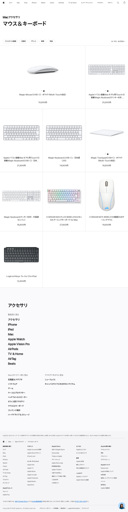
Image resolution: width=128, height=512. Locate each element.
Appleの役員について (107, 471)
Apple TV (30, 468)
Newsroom (104, 468)
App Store (30, 485)
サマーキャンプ (56, 460)
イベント (103, 481)
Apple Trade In (57, 470)
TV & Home (6, 473)
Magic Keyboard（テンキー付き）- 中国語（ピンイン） (21, 218)
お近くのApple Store (58, 449)
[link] (121, 505)
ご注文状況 (55, 480)
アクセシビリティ (105, 449)
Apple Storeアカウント (34, 453)
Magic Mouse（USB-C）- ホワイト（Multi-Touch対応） (42, 94)
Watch (5, 463)
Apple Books (31, 481)
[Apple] (3, 441)
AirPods (5, 470)
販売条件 (63, 508)
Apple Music (31, 471)
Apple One (30, 465)
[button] (118, 3)
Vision (5, 466)
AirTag (5, 476)
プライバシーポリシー (45, 508)
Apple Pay (6, 495)
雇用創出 (103, 485)
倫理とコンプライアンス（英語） (109, 478)
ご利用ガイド (55, 483)
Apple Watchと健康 (82, 480)
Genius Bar (55, 453)
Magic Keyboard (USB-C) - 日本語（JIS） (64, 159)
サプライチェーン (105, 460)
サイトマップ (85, 508)
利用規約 (56, 508)
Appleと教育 (80, 461)
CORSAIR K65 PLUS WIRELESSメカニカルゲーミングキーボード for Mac (64, 218)
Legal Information (74, 508)
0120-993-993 (80, 501)
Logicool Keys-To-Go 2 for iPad (21, 276)
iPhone (5, 460)
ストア (4, 449)
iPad (4, 456)
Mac (9, 442)
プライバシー (104, 456)
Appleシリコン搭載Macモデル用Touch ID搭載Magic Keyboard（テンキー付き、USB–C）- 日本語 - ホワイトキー (107, 96)
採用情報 (103, 475)
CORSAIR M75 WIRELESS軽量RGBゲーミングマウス (106, 218)
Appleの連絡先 (105, 488)
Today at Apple (57, 456)
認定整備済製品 (56, 466)
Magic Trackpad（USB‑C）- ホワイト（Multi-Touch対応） (106, 159)
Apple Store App (57, 463)
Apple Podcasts (32, 478)
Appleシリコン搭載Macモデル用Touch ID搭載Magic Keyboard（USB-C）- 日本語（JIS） (21, 159)
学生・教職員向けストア (82, 468)
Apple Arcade (32, 475)
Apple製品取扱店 (37, 501)
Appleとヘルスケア (82, 476)
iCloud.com (31, 456)
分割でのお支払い (57, 473)
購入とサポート (80, 465)
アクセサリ (6, 480)
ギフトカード (6, 483)
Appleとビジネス (81, 449)
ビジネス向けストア (81, 453)
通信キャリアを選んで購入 (59, 476)
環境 (102, 453)
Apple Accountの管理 (34, 449)
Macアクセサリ (19, 442)
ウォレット (5, 491)
